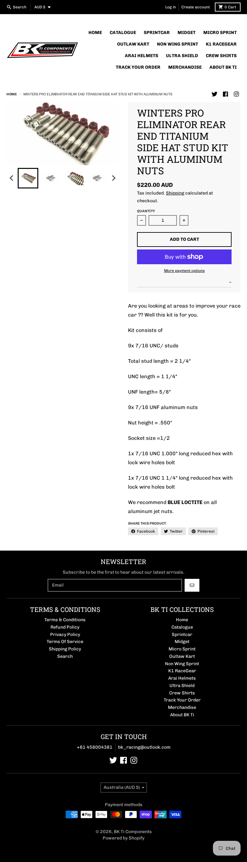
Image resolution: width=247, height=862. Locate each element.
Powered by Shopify (123, 838)
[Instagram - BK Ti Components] (236, 94)
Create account (195, 7)
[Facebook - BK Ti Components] (225, 94)
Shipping (175, 193)
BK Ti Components (133, 831)
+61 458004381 (95, 747)
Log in (170, 7)
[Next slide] (113, 178)
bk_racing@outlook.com (144, 747)
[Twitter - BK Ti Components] (214, 94)
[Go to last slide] (11, 178)
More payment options (184, 270)
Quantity (146, 211)
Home (11, 94)
